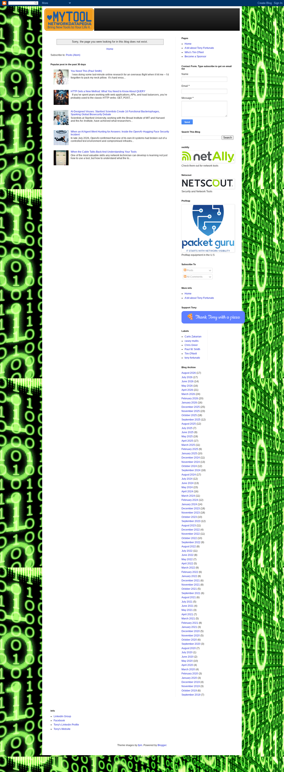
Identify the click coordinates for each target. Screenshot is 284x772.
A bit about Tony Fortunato (199, 48)
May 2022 (187, 559)
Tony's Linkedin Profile (66, 724)
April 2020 (187, 665)
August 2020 (189, 648)
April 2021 (187, 614)
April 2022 (187, 563)
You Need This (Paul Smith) (86, 71)
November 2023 (191, 512)
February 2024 (190, 500)
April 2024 (187, 491)
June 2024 (188, 483)
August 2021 (189, 597)
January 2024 (189, 504)
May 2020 (187, 660)
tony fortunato (192, 357)
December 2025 (191, 407)
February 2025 (190, 449)
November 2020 (191, 635)
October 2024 (189, 466)
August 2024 (189, 474)
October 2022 (189, 538)
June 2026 (188, 381)
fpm (140, 745)
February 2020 (190, 673)
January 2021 (189, 627)
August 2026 (189, 372)
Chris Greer (191, 345)
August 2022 (189, 546)
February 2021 (190, 622)
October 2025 (189, 415)
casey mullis (192, 340)
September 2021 (191, 593)
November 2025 (191, 411)
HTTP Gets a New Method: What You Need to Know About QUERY (108, 91)
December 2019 (191, 682)
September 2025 (191, 419)
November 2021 (191, 584)
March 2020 (188, 669)
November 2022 (191, 533)
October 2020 (189, 639)
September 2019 (191, 694)
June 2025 (188, 432)
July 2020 (187, 652)
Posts (189, 270)
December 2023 (191, 508)
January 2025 (189, 453)
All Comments (194, 276)
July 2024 (187, 478)
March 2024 (188, 495)
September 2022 (191, 542)
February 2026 (190, 398)
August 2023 (189, 525)
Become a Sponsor (195, 56)
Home (109, 49)
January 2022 (189, 576)
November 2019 (191, 686)
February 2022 (190, 572)
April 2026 (187, 389)
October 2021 (189, 588)
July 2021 (187, 601)
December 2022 (191, 529)
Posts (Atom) (73, 55)
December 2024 (191, 457)
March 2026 (188, 394)
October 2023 (189, 517)
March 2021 (188, 618)
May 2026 (187, 385)
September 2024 (191, 470)
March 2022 (188, 567)
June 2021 (188, 605)
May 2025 (187, 436)
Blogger (162, 745)
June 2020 (188, 656)
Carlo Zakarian (193, 336)
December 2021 (191, 580)
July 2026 (187, 377)
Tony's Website (62, 729)
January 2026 (189, 402)
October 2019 (189, 690)
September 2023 (191, 521)
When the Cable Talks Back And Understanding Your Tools (104, 151)
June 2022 (188, 555)
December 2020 (191, 631)
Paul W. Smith (192, 349)
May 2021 (187, 610)
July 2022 (187, 550)
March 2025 (188, 445)
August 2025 (189, 423)
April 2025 (187, 440)
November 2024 (191, 462)
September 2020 (191, 643)
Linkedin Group (62, 716)
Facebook (59, 720)
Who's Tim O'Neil (194, 52)
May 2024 (187, 487)
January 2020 (189, 677)
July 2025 (187, 428)
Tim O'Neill (191, 353)
